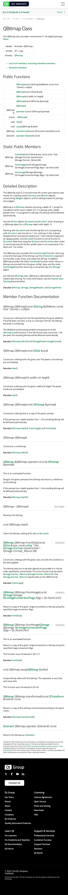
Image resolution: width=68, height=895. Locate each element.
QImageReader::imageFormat (46, 341)
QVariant (8, 726)
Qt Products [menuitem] (10, 818)
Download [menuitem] (39, 810)
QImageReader (36, 287)
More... (6, 39)
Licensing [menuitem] (39, 792)
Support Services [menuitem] (42, 844)
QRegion (19, 198)
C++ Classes (28, 19)
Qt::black (36, 241)
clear (18, 121)
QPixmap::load (10, 332)
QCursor (32, 195)
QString (38, 306)
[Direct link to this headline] (31, 77)
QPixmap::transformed (22, 716)
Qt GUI (16, 19)
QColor (14, 221)
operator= (21, 111)
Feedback (9, 873)
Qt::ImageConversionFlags (19, 598)
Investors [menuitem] (9, 814)
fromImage (20, 164)
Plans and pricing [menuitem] (42, 805)
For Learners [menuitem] (11, 835)
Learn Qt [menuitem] (9, 831)
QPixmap (18, 55)
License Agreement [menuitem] (43, 797)
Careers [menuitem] (8, 810)
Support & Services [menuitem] (44, 831)
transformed (22, 131)
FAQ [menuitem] (36, 814)
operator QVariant (24, 135)
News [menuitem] (7, 805)
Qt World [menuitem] (38, 852)
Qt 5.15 (6, 19)
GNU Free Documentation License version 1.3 (44, 746)
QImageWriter (55, 287)
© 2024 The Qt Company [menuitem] (16, 871)
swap (19, 126)
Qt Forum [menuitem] (9, 848)
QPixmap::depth (19, 428)
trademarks (7, 750)
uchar (28, 545)
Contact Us (14, 783)
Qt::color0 (29, 221)
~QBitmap (21, 117)
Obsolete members (18, 67)
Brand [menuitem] (8, 801)
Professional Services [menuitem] (44, 835)
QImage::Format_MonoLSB (40, 574)
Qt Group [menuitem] (10, 792)
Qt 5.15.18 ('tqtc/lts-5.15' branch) (15, 12)
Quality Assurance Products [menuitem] (18, 823)
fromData (19, 154)
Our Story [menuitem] (9, 797)
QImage (56, 267)
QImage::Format (13, 548)
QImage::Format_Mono (14, 574)
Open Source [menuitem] (40, 801)
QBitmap (20, 84)
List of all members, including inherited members (32, 63)
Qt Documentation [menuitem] (13, 844)
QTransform (48, 255)
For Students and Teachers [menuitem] (17, 839)
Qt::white (48, 241)
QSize (36, 350)
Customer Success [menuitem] (43, 839)
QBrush (44, 195)
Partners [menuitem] (38, 848)
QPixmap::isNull (19, 341)
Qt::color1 (42, 221)
